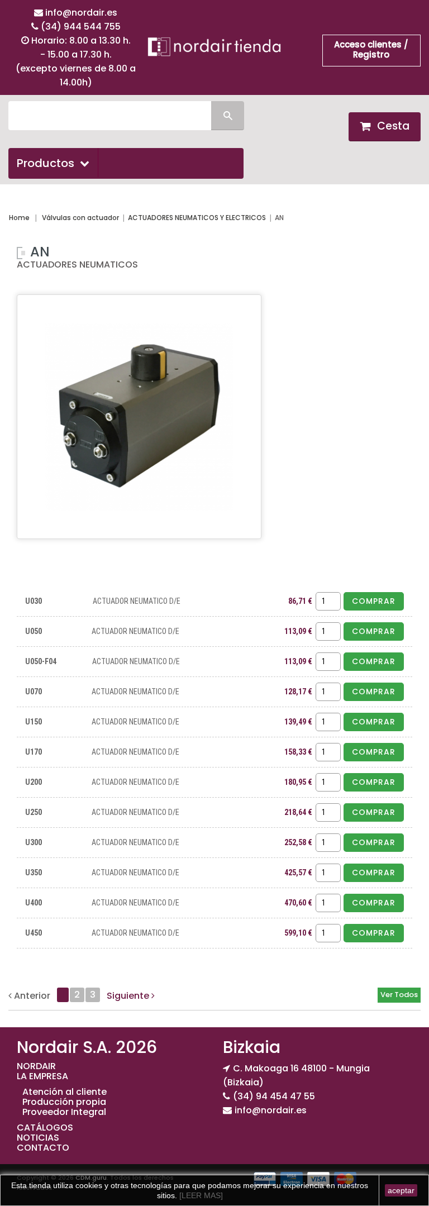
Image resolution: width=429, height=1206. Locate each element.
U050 (33, 631)
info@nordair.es (81, 12)
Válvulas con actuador (80, 217)
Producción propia (64, 1101)
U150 (33, 721)
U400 (33, 902)
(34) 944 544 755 (81, 26)
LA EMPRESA (42, 1076)
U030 (33, 601)
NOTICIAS (38, 1137)
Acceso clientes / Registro (371, 49)
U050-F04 (40, 661)
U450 (33, 932)
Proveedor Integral (64, 1111)
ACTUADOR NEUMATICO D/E (136, 601)
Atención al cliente (64, 1091)
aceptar (401, 1190)
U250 (33, 812)
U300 (33, 842)
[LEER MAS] (200, 1195)
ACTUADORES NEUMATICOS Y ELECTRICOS (197, 217)
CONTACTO (43, 1147)
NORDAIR (36, 1066)
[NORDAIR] (214, 46)
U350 (33, 872)
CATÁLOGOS (45, 1127)
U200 (33, 782)
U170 (33, 751)
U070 (33, 691)
